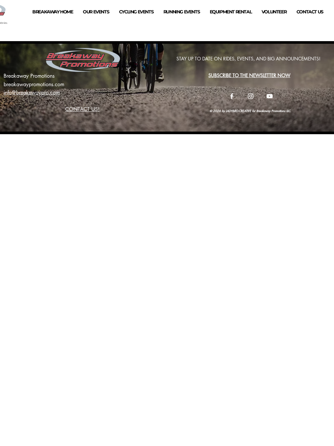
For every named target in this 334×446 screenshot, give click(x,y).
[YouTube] (269, 96)
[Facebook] (231, 96)
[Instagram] (250, 96)
